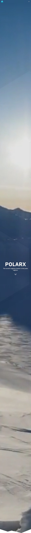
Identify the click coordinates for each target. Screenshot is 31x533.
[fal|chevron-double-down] (15, 274)
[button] (29, 1)
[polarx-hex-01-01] (2, 2)
